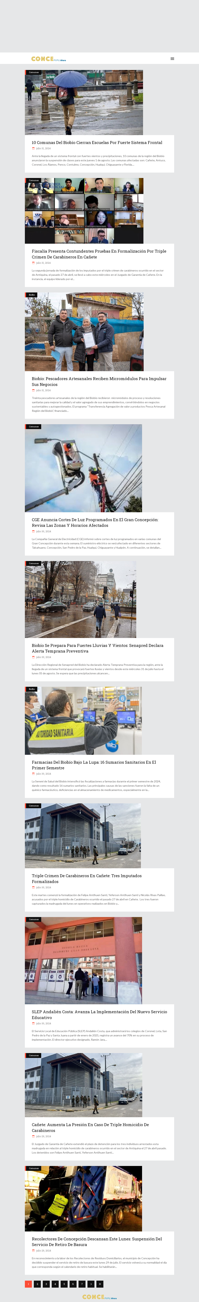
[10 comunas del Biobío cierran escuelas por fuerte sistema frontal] (99, 102)
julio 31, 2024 (43, 148)
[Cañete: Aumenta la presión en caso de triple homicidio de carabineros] (99, 1085)
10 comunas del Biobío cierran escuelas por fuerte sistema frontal (97, 142)
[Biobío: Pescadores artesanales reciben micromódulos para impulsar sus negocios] (99, 331)
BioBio (32, 294)
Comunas (34, 72)
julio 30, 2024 (43, 531)
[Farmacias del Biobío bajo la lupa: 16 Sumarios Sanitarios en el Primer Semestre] (99, 721)
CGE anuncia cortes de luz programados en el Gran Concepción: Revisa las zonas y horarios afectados (95, 522)
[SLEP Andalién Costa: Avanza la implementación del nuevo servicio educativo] (99, 960)
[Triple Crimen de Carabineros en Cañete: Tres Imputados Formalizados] (99, 835)
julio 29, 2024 (43, 1136)
